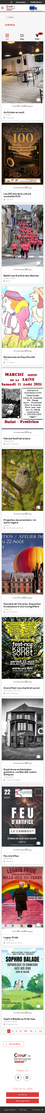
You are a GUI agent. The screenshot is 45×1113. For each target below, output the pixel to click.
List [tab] (7, 39)
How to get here (22, 1101)
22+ (25, 1031)
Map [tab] (22, 39)
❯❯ (40, 1031)
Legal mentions (10, 1110)
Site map (22, 1110)
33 (31, 1031)
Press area (37, 1110)
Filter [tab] (37, 39)
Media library (36, 2)
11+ (21, 1031)
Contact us (22, 1094)
